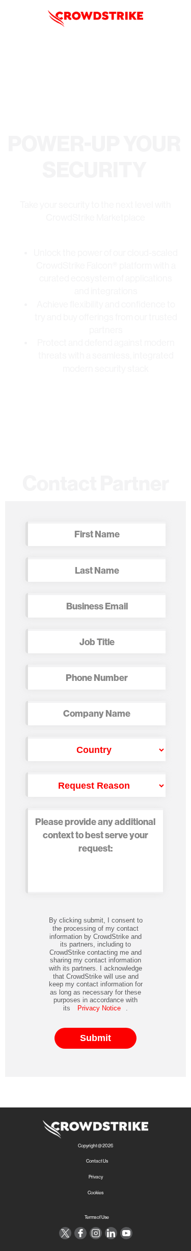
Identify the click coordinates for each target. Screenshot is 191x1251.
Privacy (96, 1177)
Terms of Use (97, 1217)
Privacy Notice (99, 1008)
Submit (95, 1038)
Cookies (95, 1193)
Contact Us (97, 1161)
